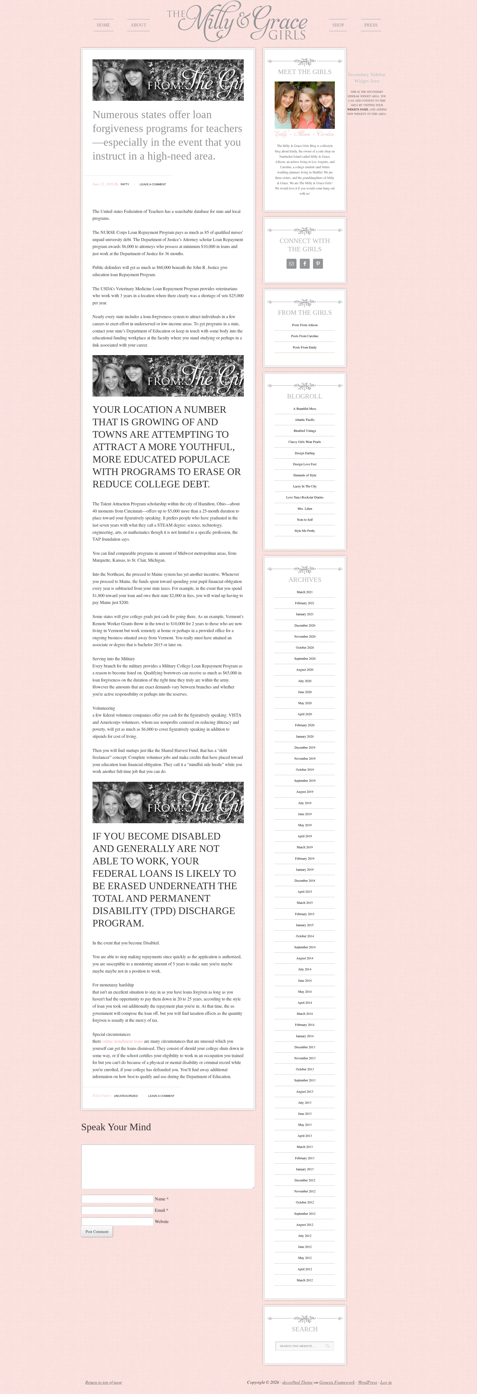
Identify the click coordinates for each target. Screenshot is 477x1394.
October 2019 (305, 769)
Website (162, 1221)
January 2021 (305, 614)
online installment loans (122, 1041)
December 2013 (305, 1047)
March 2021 (305, 592)
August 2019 (304, 791)
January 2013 (305, 1169)
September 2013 (305, 1080)
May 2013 (305, 1124)
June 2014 (305, 980)
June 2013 (305, 1113)
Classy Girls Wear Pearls (304, 441)
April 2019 (305, 836)
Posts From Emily (305, 347)
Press (371, 25)
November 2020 (305, 636)
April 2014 (305, 1002)
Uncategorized (126, 1095)
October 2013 (305, 1069)
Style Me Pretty (305, 530)
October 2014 (305, 936)
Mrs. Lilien (305, 508)
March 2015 (305, 902)
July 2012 (304, 1235)
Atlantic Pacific (305, 419)
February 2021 (304, 603)
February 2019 (304, 858)
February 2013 (304, 1158)
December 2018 (305, 880)
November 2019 (305, 758)
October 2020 (305, 647)
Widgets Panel (358, 109)
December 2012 (305, 1180)
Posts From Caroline (304, 336)
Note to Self (305, 519)
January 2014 (305, 1036)
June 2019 (305, 814)
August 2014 (304, 958)
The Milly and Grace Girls (238, 38)
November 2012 (305, 1191)
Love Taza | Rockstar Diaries (305, 497)
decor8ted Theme (297, 1382)
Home (103, 25)
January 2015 (305, 925)
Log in (386, 1382)
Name (160, 1199)
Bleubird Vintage (305, 430)
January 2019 (305, 869)
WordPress (367, 1382)
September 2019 (305, 780)
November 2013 (305, 1058)
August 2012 (304, 1224)
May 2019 (305, 825)
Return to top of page (103, 1382)
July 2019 (304, 803)
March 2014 (305, 1013)
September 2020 (305, 658)
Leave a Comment (153, 184)
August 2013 (304, 1091)
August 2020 (304, 669)
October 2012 (305, 1202)
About (138, 25)
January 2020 (305, 736)
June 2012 (305, 1246)
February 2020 (304, 725)
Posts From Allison (305, 325)
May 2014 (305, 991)
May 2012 (305, 1257)
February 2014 (304, 1024)
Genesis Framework (337, 1382)
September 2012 (305, 1213)
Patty (125, 184)
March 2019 (305, 847)
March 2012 (305, 1280)
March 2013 (305, 1146)
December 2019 (305, 747)
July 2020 (304, 680)
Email (160, 1210)
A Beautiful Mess (304, 408)
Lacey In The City (305, 486)
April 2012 (305, 1269)
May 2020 (305, 703)
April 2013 (305, 1135)
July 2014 (304, 969)
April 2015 (305, 891)
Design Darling (305, 453)
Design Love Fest (304, 464)
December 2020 (305, 625)
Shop (338, 25)
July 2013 (304, 1102)
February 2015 (304, 914)
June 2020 (305, 692)
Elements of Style (304, 475)
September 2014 (305, 947)
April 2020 (305, 714)
